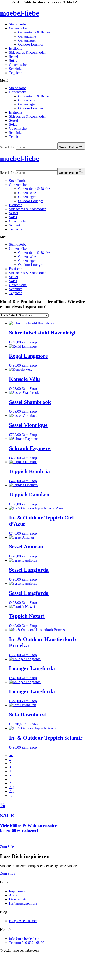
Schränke (15, 69)
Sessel (13, 56)
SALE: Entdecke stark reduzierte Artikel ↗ (44, 2)
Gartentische (27, 36)
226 (11, 783)
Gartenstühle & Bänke (34, 32)
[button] (44, 80)
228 (11, 791)
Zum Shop (29, 342)
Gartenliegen (27, 40)
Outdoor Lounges (30, 44)
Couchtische (18, 65)
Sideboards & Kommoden (27, 52)
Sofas (13, 60)
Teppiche (15, 73)
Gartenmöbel (18, 28)
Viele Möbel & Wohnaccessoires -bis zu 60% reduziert (30, 828)
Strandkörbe (17, 24)
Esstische (15, 48)
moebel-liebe (19, 13)
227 (11, 787)
